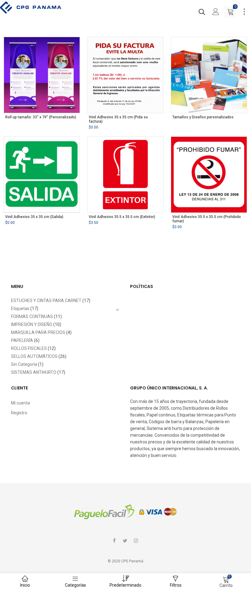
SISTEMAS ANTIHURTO (33, 372)
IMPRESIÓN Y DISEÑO (31, 324)
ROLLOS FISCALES (29, 348)
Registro (19, 412)
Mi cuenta (20, 402)
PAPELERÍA (22, 340)
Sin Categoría (24, 364)
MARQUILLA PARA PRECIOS (38, 332)
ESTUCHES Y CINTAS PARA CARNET (46, 300)
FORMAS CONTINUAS (32, 316)
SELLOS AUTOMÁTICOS (34, 356)
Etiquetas (20, 308)
